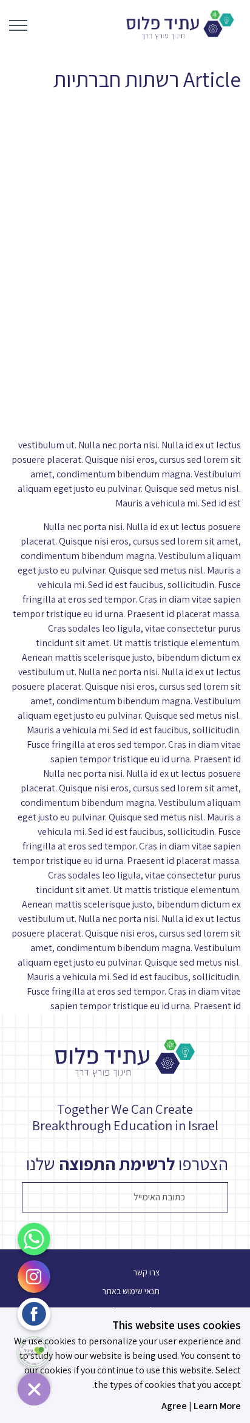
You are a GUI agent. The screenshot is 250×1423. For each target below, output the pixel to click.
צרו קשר (146, 1272)
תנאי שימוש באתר (131, 1291)
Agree (174, 1405)
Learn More (217, 1405)
